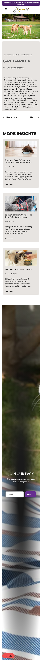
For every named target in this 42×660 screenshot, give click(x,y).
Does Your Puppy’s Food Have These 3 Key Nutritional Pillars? (18, 161)
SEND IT (31, 494)
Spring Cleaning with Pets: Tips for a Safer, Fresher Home (18, 216)
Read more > (9, 184)
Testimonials (26, 55)
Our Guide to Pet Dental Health (18, 269)
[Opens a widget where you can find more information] (8, 656)
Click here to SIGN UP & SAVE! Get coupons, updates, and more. (21, 3)
